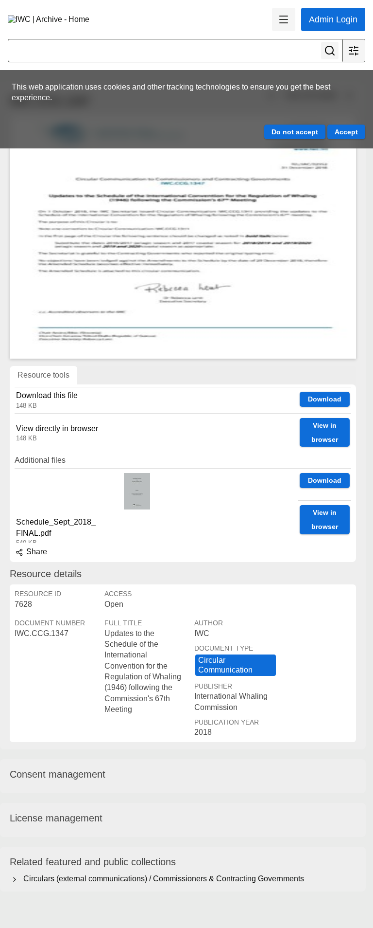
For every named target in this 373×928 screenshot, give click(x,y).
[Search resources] (330, 50)
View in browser (324, 432)
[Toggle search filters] (353, 50)
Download (324, 399)
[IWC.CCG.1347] (183, 237)
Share (35, 551)
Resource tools (43, 375)
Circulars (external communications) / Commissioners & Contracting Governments (161, 878)
